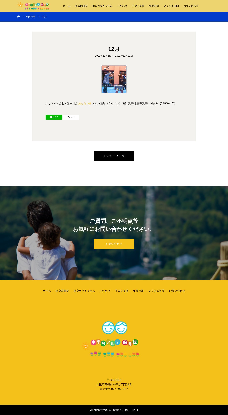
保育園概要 (81, 5)
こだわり (122, 5)
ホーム (67, 5)
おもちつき (85, 103)
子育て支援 (138, 5)
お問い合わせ (190, 5)
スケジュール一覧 (114, 156)
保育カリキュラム (102, 5)
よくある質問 (171, 5)
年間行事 (154, 5)
